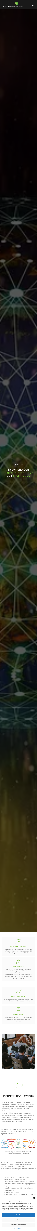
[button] (34, 1198)
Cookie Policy (17, 1228)
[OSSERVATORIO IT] (18, 991)
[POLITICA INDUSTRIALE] (18, 941)
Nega (18, 1220)
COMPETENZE (18, 967)
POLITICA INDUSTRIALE (18, 947)
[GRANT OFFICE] (18, 1009)
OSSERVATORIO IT (18, 997)
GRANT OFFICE (18, 1015)
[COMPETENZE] (18, 961)
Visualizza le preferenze (18, 1224)
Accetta (18, 1215)
